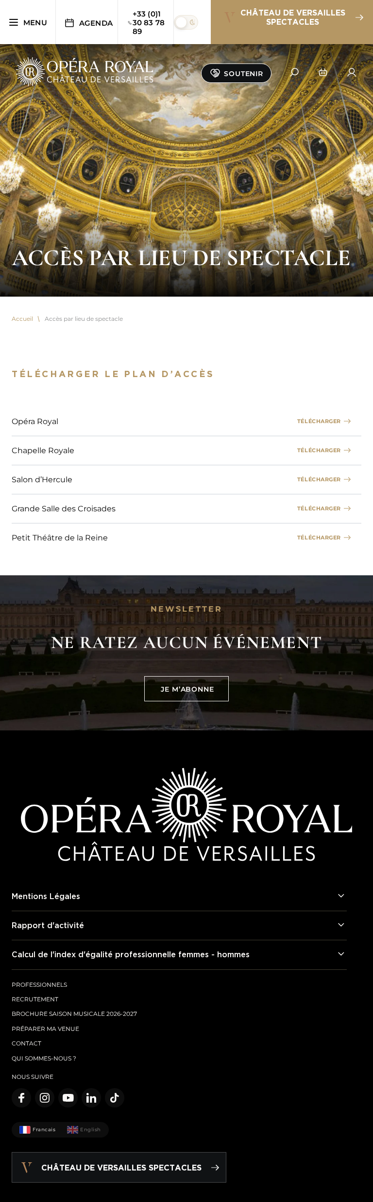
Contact (26, 1043)
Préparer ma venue (45, 1028)
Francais (44, 1129)
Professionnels (39, 984)
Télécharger (319, 421)
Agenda (96, 23)
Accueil (22, 319)
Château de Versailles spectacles (292, 17)
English (90, 1129)
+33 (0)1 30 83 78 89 (149, 22)
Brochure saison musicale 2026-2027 (74, 1013)
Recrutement (35, 999)
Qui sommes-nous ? (44, 1058)
